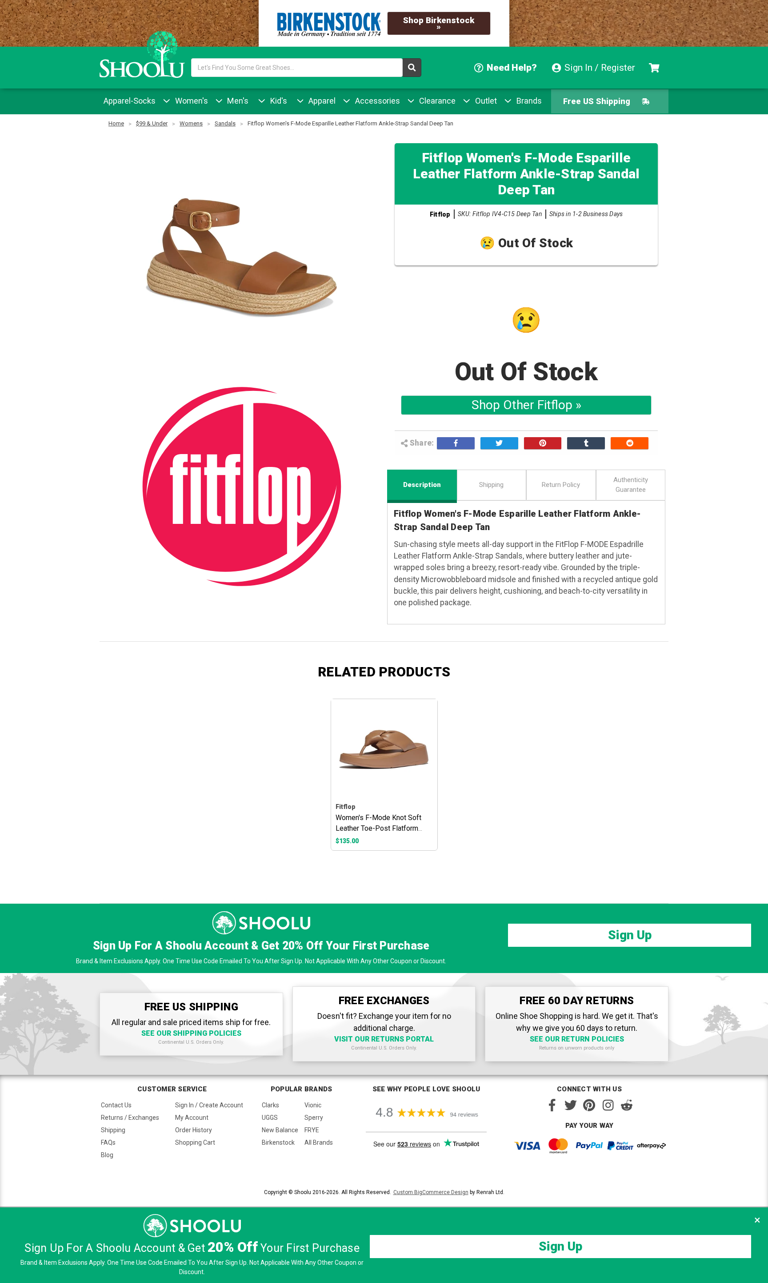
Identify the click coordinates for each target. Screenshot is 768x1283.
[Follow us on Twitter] (570, 1105)
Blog (107, 1154)
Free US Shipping (596, 101)
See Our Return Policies (577, 1039)
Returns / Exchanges (130, 1117)
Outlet (485, 100)
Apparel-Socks (130, 100)
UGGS (270, 1117)
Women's (190, 100)
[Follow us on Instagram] (608, 1105)
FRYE (311, 1130)
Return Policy (561, 485)
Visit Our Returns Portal (384, 1039)
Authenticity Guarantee (630, 485)
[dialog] (384, 1245)
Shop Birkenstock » (438, 23)
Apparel (321, 100)
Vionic (312, 1105)
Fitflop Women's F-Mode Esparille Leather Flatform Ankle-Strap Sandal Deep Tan (350, 123)
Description (422, 485)
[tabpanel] (384, 774)
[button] (757, 1220)
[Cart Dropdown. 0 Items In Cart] (655, 67)
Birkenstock (278, 1142)
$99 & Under (152, 123)
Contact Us (116, 1105)
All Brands (318, 1142)
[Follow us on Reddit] (626, 1105)
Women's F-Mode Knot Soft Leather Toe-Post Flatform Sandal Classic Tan (378, 828)
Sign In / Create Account (209, 1105)
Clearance (436, 100)
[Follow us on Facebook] (552, 1105)
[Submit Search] (412, 67)
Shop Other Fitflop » (526, 405)
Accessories (376, 100)
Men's (236, 100)
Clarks (270, 1105)
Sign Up (630, 935)
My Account (191, 1117)
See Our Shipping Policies (191, 1033)
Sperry (313, 1117)
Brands (528, 100)
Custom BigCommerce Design (430, 1192)
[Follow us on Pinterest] (589, 1105)
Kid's (277, 100)
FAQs (108, 1142)
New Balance (280, 1130)
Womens (191, 123)
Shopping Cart (195, 1142)
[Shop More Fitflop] (242, 486)
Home (116, 123)
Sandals (225, 123)
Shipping (491, 485)
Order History (193, 1130)
